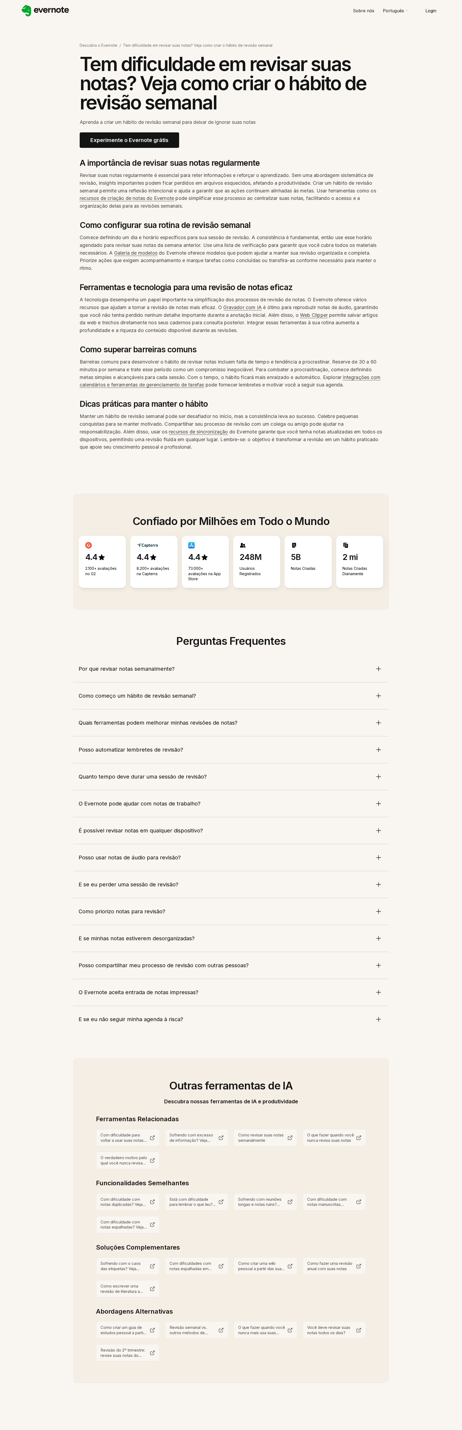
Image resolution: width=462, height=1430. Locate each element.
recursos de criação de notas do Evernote (127, 198)
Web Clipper (314, 315)
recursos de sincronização (198, 431)
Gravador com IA (242, 307)
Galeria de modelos (135, 253)
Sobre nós (363, 10)
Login (430, 10)
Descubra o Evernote (98, 45)
